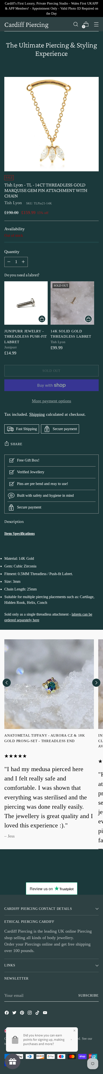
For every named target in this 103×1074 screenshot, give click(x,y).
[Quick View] (42, 319)
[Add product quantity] (9, 262)
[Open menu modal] (96, 24)
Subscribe (88, 995)
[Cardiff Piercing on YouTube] (45, 1013)
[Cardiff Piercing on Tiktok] (38, 1013)
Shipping (37, 414)
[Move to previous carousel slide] (7, 683)
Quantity (11, 251)
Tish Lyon (13, 202)
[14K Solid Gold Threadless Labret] (72, 303)
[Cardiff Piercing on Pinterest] (22, 1013)
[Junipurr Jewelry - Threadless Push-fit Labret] (26, 303)
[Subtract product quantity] (23, 262)
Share (17, 444)
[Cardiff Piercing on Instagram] (30, 1013)
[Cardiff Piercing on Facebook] (7, 1013)
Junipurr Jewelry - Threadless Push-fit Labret (25, 336)
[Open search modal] (75, 24)
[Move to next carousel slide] (96, 683)
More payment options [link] (51, 400)
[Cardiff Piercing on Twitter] (15, 1013)
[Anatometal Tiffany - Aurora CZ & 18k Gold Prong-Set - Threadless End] (49, 684)
